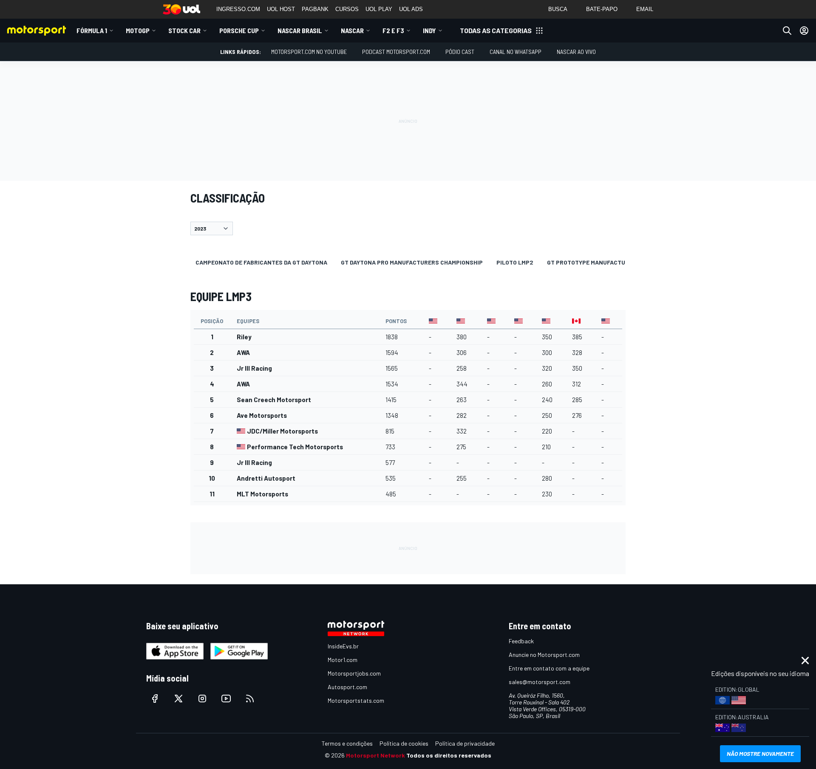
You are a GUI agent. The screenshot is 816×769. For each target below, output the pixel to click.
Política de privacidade (465, 743)
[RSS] (249, 698)
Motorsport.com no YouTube (309, 51)
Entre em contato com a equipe (549, 668)
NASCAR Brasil (300, 30)
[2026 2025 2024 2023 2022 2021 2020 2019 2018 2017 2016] (408, 228)
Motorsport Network (375, 755)
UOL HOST (281, 9)
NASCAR (352, 30)
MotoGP (138, 30)
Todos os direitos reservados (448, 755)
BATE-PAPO (602, 9)
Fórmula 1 (91, 30)
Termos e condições (347, 743)
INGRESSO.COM (238, 9)
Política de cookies (404, 743)
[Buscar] (787, 30)
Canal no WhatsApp (515, 51)
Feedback (521, 641)
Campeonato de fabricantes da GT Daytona (261, 262)
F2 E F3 (393, 30)
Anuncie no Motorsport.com (544, 654)
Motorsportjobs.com (354, 673)
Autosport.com (347, 686)
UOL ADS (411, 9)
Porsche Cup (239, 30)
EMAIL (644, 9)
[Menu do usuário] (804, 30)
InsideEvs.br (343, 646)
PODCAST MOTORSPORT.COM (396, 51)
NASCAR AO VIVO (576, 51)
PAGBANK (315, 9)
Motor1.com (342, 659)
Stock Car (184, 30)
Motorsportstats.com (356, 700)
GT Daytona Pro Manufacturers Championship (412, 262)
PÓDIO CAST (459, 51)
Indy (429, 30)
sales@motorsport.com (539, 681)
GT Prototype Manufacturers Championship (615, 262)
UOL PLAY (379, 9)
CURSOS (347, 9)
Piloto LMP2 (514, 262)
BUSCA (557, 9)
